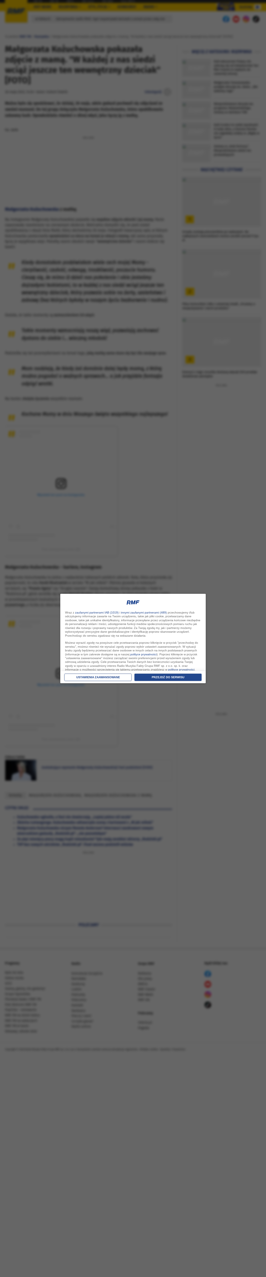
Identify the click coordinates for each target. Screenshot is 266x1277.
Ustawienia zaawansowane (98, 677)
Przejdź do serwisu (168, 677)
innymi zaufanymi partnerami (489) (144, 612)
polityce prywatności (143, 654)
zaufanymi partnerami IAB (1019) (97, 612)
